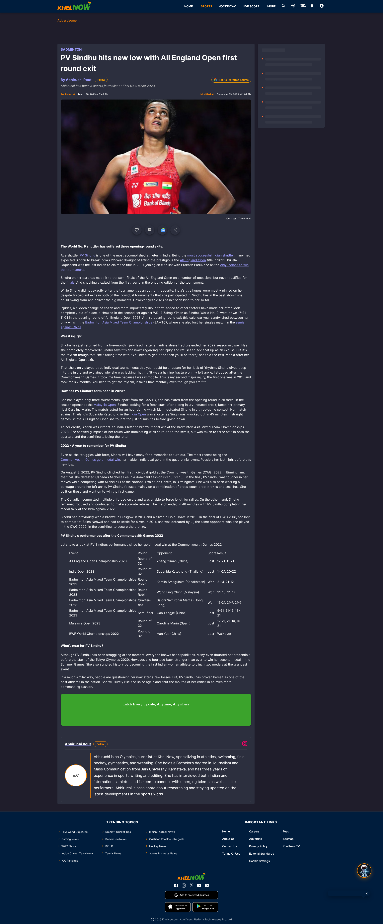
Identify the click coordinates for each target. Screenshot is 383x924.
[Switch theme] (293, 6)
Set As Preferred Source (234, 79)
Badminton (71, 49)
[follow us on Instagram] (184, 885)
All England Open (193, 260)
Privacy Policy (258, 846)
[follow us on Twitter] (191, 885)
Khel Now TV (291, 846)
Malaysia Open (105, 405)
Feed (286, 831)
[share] (175, 230)
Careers (254, 831)
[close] (366, 893)
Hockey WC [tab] (227, 6)
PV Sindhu (87, 255)
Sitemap (288, 838)
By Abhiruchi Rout (76, 80)
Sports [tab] (206, 6)
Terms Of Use (231, 853)
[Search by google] (283, 6)
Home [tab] (188, 6)
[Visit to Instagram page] (244, 744)
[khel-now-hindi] (303, 6)
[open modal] (364, 870)
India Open (138, 414)
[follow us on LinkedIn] (207, 885)
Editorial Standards (261, 853)
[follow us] (162, 230)
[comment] (149, 230)
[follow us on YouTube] (199, 885)
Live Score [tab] (251, 6)
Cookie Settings (259, 861)
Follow (101, 79)
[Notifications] (312, 6)
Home (226, 831)
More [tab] (271, 6)
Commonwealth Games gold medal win (90, 460)
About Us (228, 838)
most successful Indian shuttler (210, 255)
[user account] (322, 6)
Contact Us (229, 846)
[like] (137, 230)
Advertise (255, 838)
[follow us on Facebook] (176, 885)
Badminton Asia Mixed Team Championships (118, 322)
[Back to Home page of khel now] (74, 6)
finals (70, 282)
